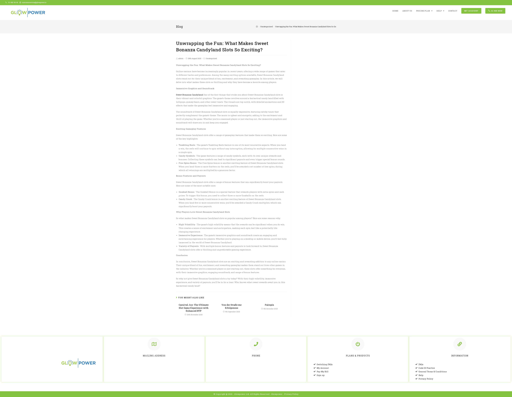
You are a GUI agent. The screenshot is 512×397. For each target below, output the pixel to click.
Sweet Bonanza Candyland (189, 94)
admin (180, 58)
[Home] (257, 26)
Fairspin (269, 304)
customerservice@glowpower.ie (34, 2)
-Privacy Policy (291, 394)
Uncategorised (211, 58)
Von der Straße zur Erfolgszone (231, 306)
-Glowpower (277, 394)
